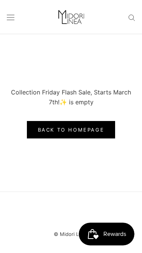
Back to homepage (71, 130)
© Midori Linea (71, 234)
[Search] (131, 17)
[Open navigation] (10, 17)
